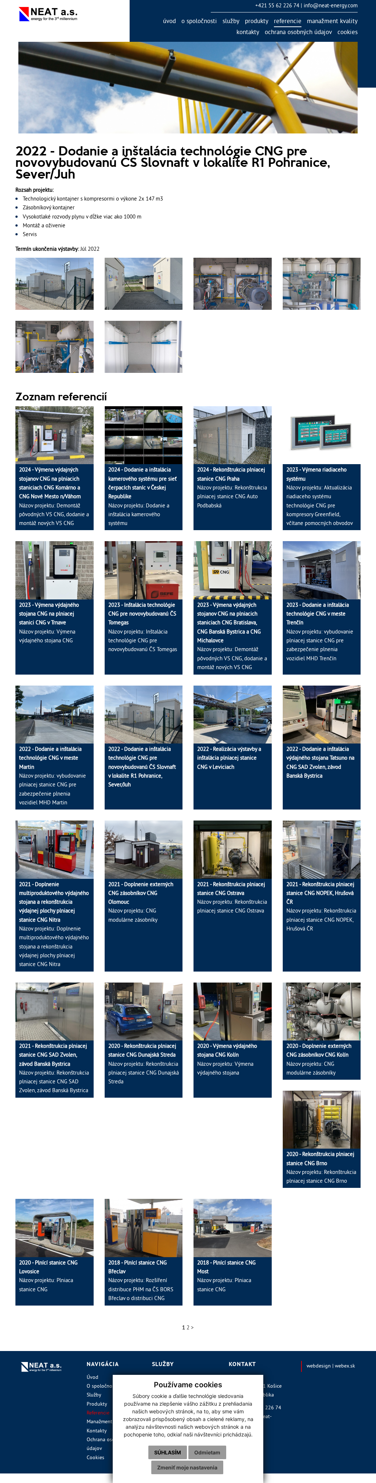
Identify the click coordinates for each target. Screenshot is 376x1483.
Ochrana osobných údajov (298, 33)
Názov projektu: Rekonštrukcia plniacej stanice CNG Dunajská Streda (143, 1064)
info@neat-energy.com (331, 6)
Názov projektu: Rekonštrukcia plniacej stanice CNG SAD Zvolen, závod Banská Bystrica (54, 1069)
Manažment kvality (332, 22)
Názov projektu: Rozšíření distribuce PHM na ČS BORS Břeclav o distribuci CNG (140, 1281)
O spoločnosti (199, 22)
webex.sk (345, 1366)
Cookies (347, 33)
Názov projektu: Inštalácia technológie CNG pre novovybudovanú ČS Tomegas (142, 628)
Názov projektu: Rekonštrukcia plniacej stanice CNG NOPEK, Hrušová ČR (321, 907)
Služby (231, 22)
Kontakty (247, 33)
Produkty (256, 22)
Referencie (287, 22)
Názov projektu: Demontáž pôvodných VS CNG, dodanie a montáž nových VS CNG (54, 497)
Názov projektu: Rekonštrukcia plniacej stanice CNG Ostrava (232, 898)
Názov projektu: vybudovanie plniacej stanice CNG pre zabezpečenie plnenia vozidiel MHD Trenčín (319, 632)
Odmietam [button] (207, 1452)
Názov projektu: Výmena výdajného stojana (227, 1060)
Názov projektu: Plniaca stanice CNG (48, 1276)
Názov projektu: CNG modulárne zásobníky (140, 902)
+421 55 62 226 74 (277, 6)
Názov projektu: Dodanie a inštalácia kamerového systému (142, 497)
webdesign (319, 1366)
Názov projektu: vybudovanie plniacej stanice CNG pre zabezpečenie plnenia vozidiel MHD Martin (52, 776)
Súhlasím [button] (167, 1452)
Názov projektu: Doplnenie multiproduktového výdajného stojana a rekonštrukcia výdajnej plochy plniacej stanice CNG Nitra (54, 925)
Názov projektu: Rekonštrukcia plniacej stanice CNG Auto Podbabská (232, 488)
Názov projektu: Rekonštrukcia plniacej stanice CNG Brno (321, 1168)
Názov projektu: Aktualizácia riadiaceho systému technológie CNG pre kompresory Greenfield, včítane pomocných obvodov (319, 497)
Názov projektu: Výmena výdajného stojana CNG (49, 623)
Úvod (169, 22)
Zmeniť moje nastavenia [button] (187, 1467)
